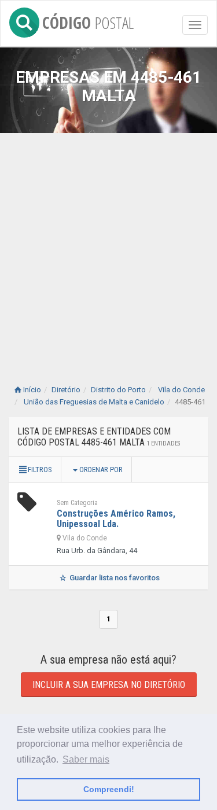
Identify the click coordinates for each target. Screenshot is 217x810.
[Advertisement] (108, 247)
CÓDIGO (88, 21)
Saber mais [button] (85, 759)
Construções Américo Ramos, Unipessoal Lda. (116, 518)
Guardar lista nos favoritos (114, 577)
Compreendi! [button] (108, 789)
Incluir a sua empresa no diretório (108, 684)
